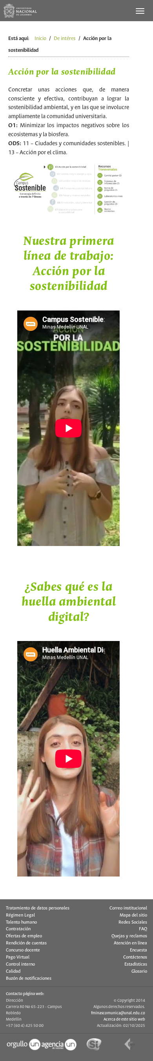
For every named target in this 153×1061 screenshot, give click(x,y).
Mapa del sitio (133, 915)
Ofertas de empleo (24, 936)
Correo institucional (128, 908)
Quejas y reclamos (129, 936)
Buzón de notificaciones (28, 978)
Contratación (18, 929)
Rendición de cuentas (26, 943)
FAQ (143, 929)
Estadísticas (135, 964)
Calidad (13, 971)
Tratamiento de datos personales (37, 908)
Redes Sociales (132, 922)
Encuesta (138, 950)
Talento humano (21, 922)
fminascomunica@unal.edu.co (118, 1013)
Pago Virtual (17, 957)
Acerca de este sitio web (124, 1019)
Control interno (20, 964)
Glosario (139, 971)
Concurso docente (23, 950)
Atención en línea (130, 943)
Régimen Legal (20, 915)
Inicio (40, 39)
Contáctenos (135, 957)
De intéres (65, 39)
